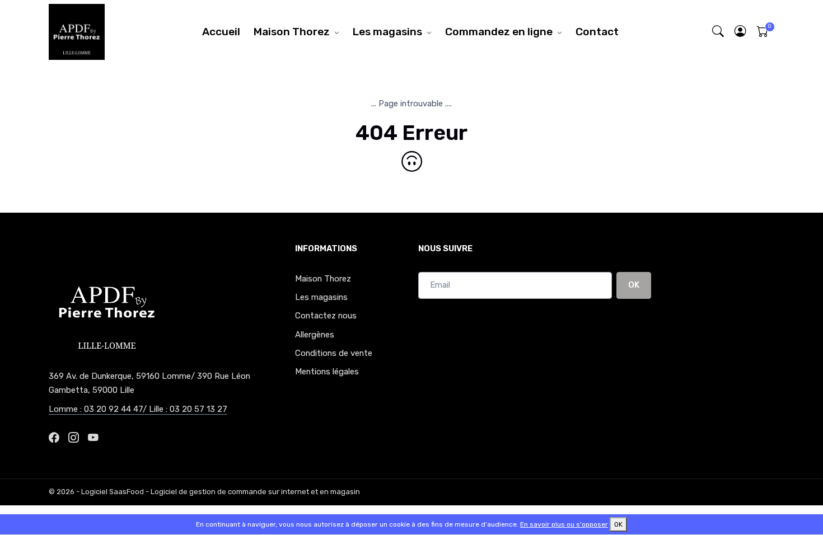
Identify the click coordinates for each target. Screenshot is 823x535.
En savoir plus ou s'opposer (564, 524)
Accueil (221, 31)
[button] (741, 31)
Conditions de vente (333, 353)
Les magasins (387, 31)
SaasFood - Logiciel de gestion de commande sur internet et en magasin (234, 491)
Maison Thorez (292, 31)
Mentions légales (327, 372)
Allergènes (314, 335)
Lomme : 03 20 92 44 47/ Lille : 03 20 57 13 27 (138, 409)
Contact (597, 31)
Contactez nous (326, 316)
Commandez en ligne (499, 31)
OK (633, 285)
